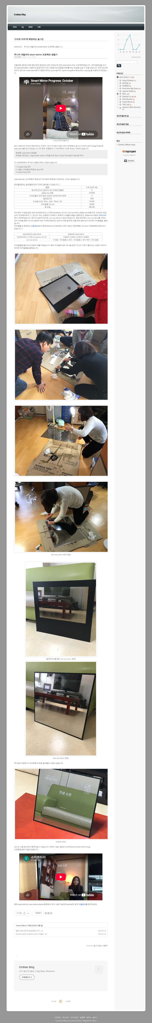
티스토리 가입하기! (129, 155)
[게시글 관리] (28, 913)
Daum (79, 1021)
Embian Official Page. (127, 145)
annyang (87, 70)
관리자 (88, 1017)
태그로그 (66, 1017)
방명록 (82, 1017)
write (39, 27)
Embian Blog (20, 14)
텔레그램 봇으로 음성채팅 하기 (28, 931)
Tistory (94, 1021)
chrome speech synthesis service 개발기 (30, 934)
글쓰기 (94, 1017)
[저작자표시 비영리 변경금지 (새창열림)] (48, 913)
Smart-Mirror (18, 57)
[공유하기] (24, 913)
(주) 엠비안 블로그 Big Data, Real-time (37, 971)
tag (22, 27)
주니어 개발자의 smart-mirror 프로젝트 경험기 (42, 47)
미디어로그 (75, 1017)
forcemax (59, 1021)
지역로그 (58, 1017)
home (15, 27)
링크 (65, 140)
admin (30, 27)
